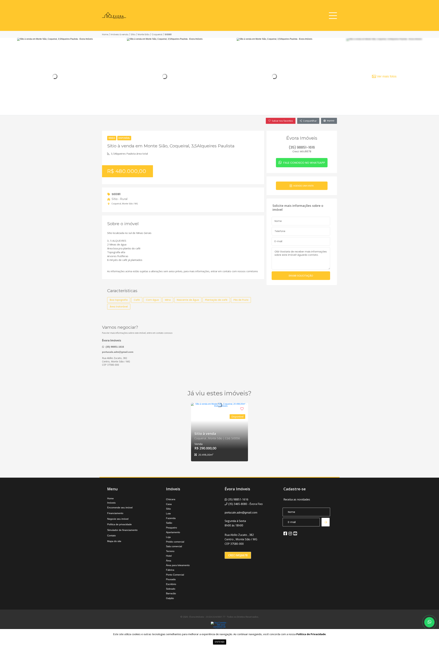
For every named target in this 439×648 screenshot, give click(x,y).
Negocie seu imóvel (117, 518)
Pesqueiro (171, 527)
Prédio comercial (175, 541)
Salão (169, 522)
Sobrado (170, 588)
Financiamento (115, 513)
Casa (169, 504)
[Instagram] (290, 533)
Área (168, 560)
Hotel (169, 555)
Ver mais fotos (386, 76)
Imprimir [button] (330, 121)
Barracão (171, 593)
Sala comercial (174, 546)
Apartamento (173, 532)
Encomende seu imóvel (120, 507)
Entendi (219, 642)
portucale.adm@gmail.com (117, 352)
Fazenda (171, 518)
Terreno (170, 551)
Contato (111, 535)
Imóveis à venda (119, 34)
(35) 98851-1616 (114, 346)
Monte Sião (143, 34)
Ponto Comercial (175, 574)
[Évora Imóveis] (114, 15)
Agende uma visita (303, 186)
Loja (168, 537)
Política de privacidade (119, 524)
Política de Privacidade (311, 634)
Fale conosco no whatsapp (304, 163)
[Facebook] (285, 533)
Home (105, 34)
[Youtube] (295, 533)
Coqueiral (157, 34)
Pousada (171, 579)
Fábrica (170, 569)
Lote (168, 513)
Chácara (170, 499)
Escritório (171, 584)
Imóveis (111, 503)
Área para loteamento (178, 565)
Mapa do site (114, 541)
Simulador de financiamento (122, 530)
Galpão (170, 598)
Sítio (133, 34)
